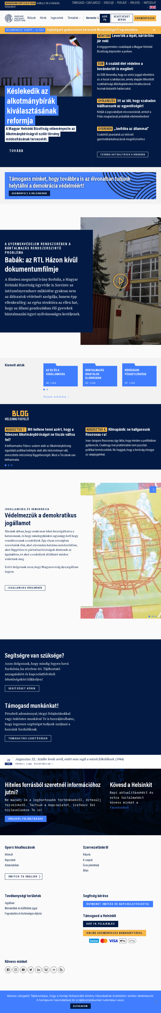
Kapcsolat (150, 3)
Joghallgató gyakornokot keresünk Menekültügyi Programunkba (71, 30)
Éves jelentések (91, 865)
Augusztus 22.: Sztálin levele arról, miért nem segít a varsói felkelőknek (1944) (70, 759)
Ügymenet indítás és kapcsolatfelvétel (117, 904)
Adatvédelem (12, 865)
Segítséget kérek (122, 18)
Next (152, 489)
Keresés (91, 18)
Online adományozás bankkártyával (114, 933)
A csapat (87, 860)
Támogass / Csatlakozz (86, 3)
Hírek (43, 18)
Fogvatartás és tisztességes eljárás (23, 913)
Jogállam (9, 903)
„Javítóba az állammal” (123, 129)
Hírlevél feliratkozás (25, 819)
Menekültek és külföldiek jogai (21, 908)
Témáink (73, 18)
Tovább (16, 151)
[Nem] (156, 1002)
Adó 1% (105, 18)
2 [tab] (47, 389)
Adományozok (145, 18)
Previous (146, 489)
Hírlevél (135, 3)
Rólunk (31, 18)
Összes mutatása (54, 396)
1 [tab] (44, 389)
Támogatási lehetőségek (28, 738)
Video (107, 3)
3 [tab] (11, 465)
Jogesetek (57, 18)
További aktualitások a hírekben (122, 154)
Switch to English (152, 7)
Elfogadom (80, 1006)
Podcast (122, 3)
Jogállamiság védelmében (25, 588)
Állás (85, 870)
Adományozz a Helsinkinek (29, 193)
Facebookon (119, 807)
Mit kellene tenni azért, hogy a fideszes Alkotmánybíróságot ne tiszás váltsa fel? (40, 435)
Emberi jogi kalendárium (33, 763)
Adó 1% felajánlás (100, 924)
